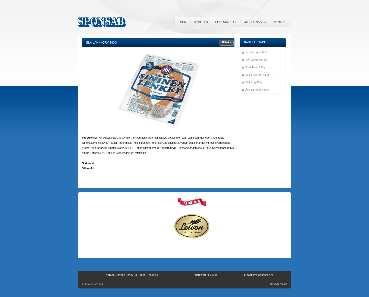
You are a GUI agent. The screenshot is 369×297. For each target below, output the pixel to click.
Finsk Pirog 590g (255, 67)
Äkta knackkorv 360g (257, 89)
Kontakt (280, 21)
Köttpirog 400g (253, 82)
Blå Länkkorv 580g (256, 60)
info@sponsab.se (263, 275)
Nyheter (201, 21)
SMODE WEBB (278, 283)
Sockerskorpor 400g (257, 74)
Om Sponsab (255, 21)
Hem (183, 21)
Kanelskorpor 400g (256, 52)
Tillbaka (226, 42)
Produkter (225, 21)
